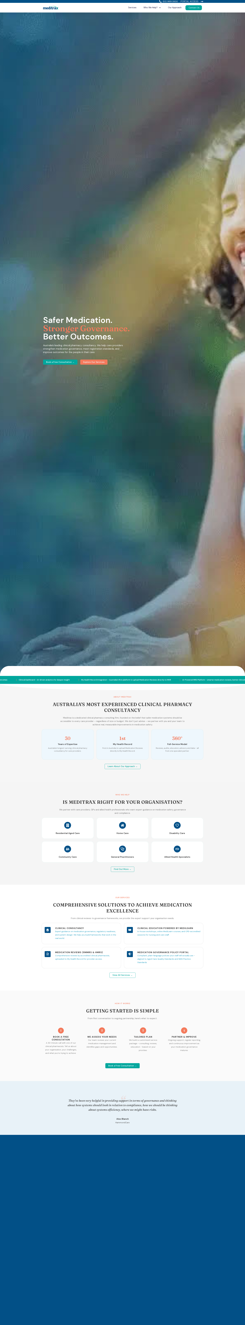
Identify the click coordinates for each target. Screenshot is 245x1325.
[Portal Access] (202, 1)
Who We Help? (150, 7)
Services (132, 7)
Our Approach (174, 7)
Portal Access (189, 1)
